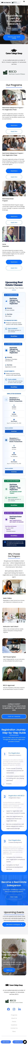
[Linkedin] (19, 1009)
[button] (24, 1)
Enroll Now (14, 336)
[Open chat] (25, 1042)
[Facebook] (8, 1009)
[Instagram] (14, 1009)
